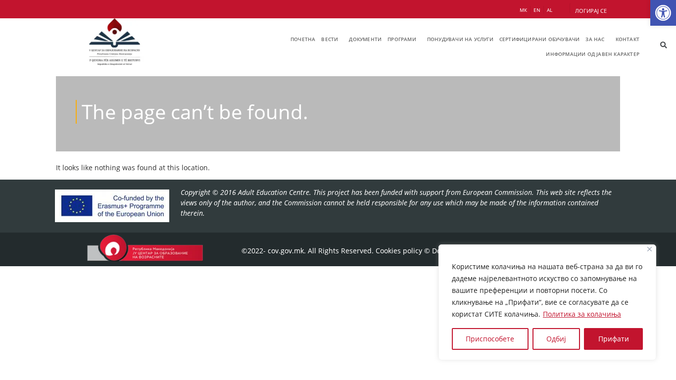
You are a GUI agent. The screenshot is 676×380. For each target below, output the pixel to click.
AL (549, 9)
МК (523, 9)
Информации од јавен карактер (592, 53)
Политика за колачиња (582, 314)
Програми (401, 39)
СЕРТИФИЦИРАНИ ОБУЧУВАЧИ (539, 39)
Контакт (627, 39)
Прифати (613, 338)
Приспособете (490, 338)
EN (536, 9)
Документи (365, 39)
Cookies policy (399, 250)
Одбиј (556, 338)
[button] (663, 13)
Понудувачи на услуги (460, 39)
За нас (594, 39)
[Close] (649, 249)
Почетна (302, 39)
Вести (329, 39)
